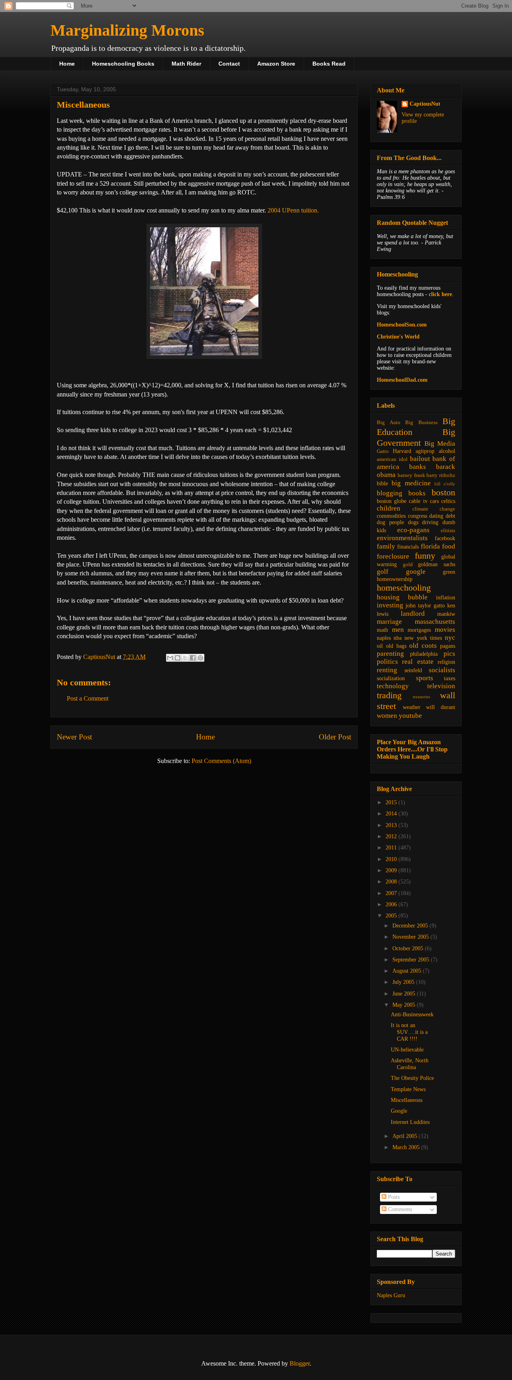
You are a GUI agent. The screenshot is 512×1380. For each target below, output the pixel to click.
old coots (423, 645)
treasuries (421, 696)
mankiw (446, 614)
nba (398, 638)
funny (425, 556)
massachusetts (435, 621)
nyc (450, 637)
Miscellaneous (406, 1100)
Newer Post (74, 737)
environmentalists (402, 538)
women (387, 715)
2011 (392, 848)
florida (430, 546)
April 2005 (405, 1136)
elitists (448, 530)
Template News (408, 1089)
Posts (393, 1197)
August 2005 (407, 971)
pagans (447, 646)
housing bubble (402, 597)
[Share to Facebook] (193, 658)
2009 (392, 870)
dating (436, 516)
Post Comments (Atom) (221, 760)
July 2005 (404, 982)
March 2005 (406, 1147)
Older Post (335, 737)
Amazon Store (276, 63)
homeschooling (404, 588)
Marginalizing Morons (127, 30)
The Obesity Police (412, 1078)
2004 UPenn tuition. (293, 210)
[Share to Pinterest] (200, 658)
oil (380, 646)
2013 (392, 825)
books (417, 493)
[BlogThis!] (178, 658)
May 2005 (404, 1005)
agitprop (425, 451)
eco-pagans (413, 530)
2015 (392, 802)
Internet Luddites (410, 1122)
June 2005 (404, 994)
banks (417, 467)
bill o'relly (444, 483)
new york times (423, 638)
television (441, 686)
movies (445, 629)
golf (382, 571)
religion (446, 662)
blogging (389, 493)
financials (408, 547)
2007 (392, 893)
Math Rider (186, 63)
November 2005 (411, 937)
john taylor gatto (425, 606)
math (382, 630)
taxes (449, 678)
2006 (392, 904)
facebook (445, 538)
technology (393, 686)
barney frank (411, 475)
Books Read (329, 63)
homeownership (394, 579)
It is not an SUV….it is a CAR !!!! (409, 1032)
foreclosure (393, 556)
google (416, 571)
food (448, 546)
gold (408, 564)
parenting (390, 653)
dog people (390, 522)
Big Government (416, 437)
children (388, 508)
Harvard (402, 451)
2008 (392, 882)
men (398, 629)
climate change (434, 509)
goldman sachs (436, 564)
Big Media (439, 443)
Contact (229, 63)
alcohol (447, 451)
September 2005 (411, 960)
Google (399, 1111)
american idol (392, 459)
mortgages (419, 630)
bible (382, 484)
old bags (396, 646)
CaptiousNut (425, 104)
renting (387, 670)
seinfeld (413, 670)
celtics (448, 501)
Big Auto (388, 422)
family (386, 546)
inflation (445, 598)
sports (424, 678)
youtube (410, 715)
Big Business (421, 422)
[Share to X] (185, 658)
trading (389, 695)
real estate (417, 661)
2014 (392, 814)
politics (387, 661)
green (449, 572)
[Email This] (170, 658)
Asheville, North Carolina (409, 1064)
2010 (392, 859)
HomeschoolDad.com (402, 380)
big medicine (411, 483)
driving (430, 522)
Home (67, 63)
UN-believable (407, 1050)
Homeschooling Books (123, 63)
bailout (420, 459)
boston (443, 492)
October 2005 (408, 948)
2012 (392, 836)
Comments (399, 1209)
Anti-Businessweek (412, 1014)
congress (417, 516)
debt (450, 516)
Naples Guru (391, 1295)
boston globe (391, 501)
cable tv (418, 501)
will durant (440, 707)
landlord (413, 613)
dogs (413, 522)
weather (411, 707)
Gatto (383, 451)
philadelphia (424, 654)
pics (449, 653)
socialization (391, 678)
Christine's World (398, 337)
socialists (442, 670)
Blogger (300, 1363)
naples (384, 638)
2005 (392, 916)
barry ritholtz (440, 475)
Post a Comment (87, 698)
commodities (391, 516)
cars (434, 501)
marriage (389, 621)
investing (390, 605)
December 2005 (411, 926)
